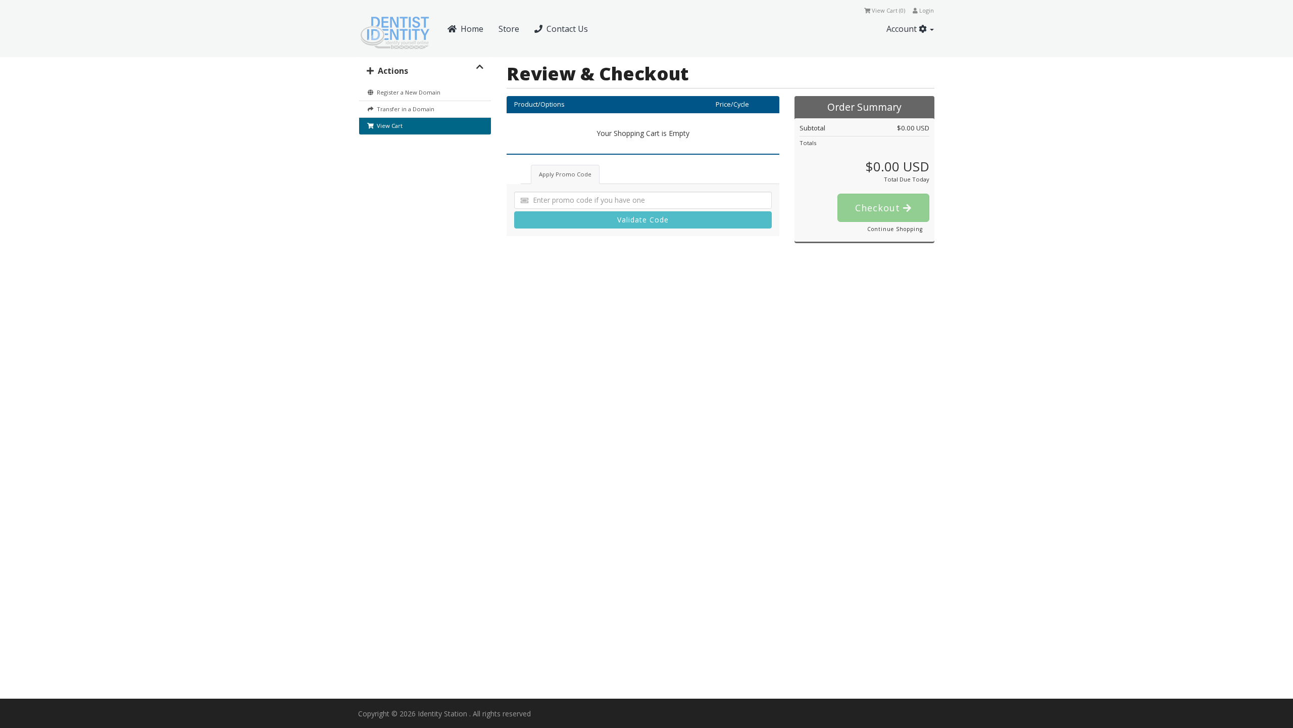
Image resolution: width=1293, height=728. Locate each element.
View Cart (388, 125)
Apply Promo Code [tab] (565, 174)
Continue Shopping (895, 229)
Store (509, 28)
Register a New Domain (407, 92)
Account (902, 28)
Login (926, 10)
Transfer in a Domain (404, 109)
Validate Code (643, 219)
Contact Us (565, 28)
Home (470, 28)
